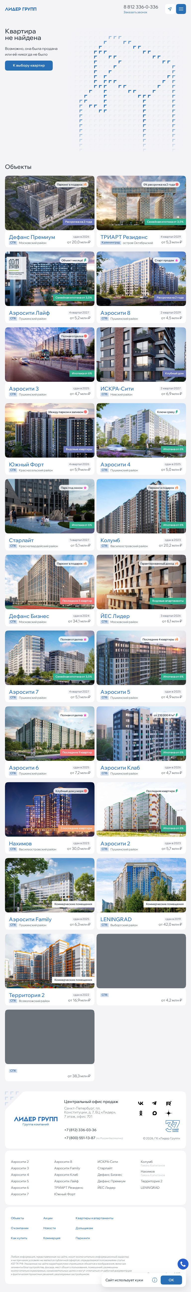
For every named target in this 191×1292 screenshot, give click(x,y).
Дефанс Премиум (111, 1181)
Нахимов (153, 1173)
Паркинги (83, 1238)
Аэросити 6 (20, 1188)
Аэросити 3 (20, 1168)
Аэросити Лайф (66, 1181)
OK (171, 1280)
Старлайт (104, 1168)
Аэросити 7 (20, 1194)
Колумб (153, 1163)
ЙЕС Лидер (106, 1188)
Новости (49, 1228)
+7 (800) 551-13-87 (93, 1138)
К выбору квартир (29, 65)
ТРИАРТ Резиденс (68, 1188)
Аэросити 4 (20, 1175)
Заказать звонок (135, 12)
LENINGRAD (150, 1188)
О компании (19, 1228)
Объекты (17, 1218)
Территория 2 (151, 1181)
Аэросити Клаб (66, 1175)
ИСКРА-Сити (107, 1162)
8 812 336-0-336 (141, 7)
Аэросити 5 (20, 1181)
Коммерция (51, 1238)
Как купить (19, 1238)
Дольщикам (84, 1228)
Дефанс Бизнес (109, 1175)
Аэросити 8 (63, 1162)
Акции (47, 1218)
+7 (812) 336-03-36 (80, 1130)
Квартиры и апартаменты (90, 1218)
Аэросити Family (67, 1168)
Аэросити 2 (20, 1162)
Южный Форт (64, 1194)
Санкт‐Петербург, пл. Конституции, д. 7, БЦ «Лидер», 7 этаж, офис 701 (90, 1112)
